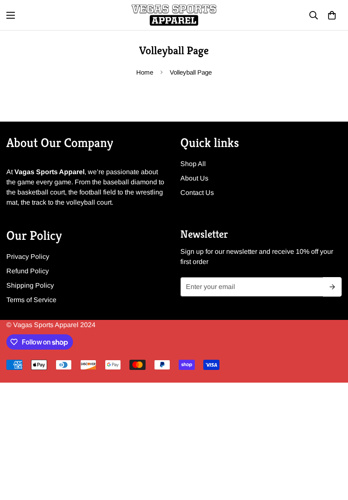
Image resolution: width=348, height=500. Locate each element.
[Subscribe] (332, 287)
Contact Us (197, 192)
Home (144, 72)
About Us (194, 178)
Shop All (193, 163)
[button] (332, 15)
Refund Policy (27, 271)
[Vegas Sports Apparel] (174, 15)
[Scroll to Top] (331, 454)
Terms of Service (31, 299)
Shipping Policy (30, 285)
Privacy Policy (27, 256)
